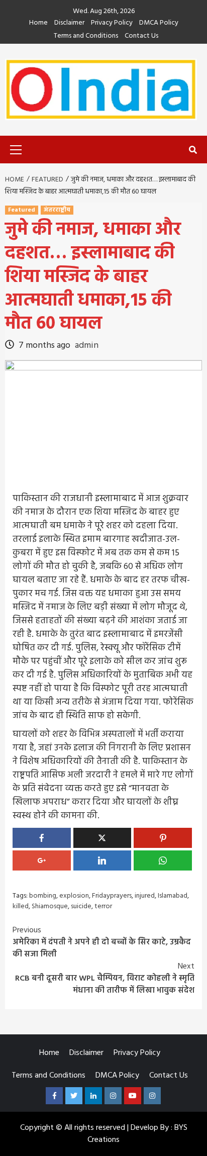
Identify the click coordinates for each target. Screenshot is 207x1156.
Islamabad (172, 896)
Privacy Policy (112, 23)
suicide (81, 906)
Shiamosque (50, 906)
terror (103, 906)
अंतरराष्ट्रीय (57, 210)
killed (21, 906)
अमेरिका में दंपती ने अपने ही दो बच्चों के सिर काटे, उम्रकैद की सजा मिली (102, 942)
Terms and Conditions (86, 36)
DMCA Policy (158, 23)
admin (86, 345)
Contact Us (141, 36)
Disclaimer (69, 23)
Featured (21, 210)
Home (38, 23)
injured (145, 896)
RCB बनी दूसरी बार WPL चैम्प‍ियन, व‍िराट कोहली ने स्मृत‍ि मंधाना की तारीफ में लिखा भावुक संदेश (104, 978)
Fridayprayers (112, 896)
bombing (42, 896)
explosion (74, 896)
